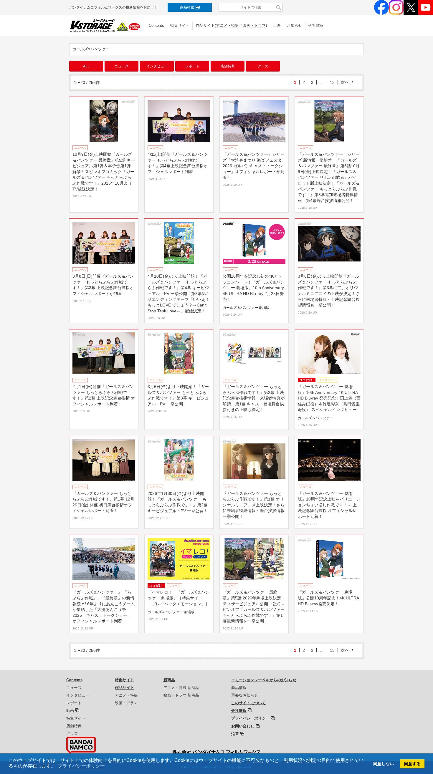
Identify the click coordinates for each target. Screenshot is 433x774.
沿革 (235, 734)
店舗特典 (228, 66)
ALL (86, 66)
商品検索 (187, 7)
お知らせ (294, 25)
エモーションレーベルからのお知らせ (263, 680)
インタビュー (157, 66)
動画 (70, 710)
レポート (192, 66)
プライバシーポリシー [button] (81, 765)
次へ (345, 82)
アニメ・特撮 (227, 25)
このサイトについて (248, 703)
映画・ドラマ (254, 25)
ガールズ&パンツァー (91, 49)
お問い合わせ (242, 726)
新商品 (169, 680)
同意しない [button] (383, 763)
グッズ (263, 66)
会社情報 (316, 25)
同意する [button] (412, 763)
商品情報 (239, 687)
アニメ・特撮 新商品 (181, 687)
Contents (156, 25)
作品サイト (124, 687)
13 (332, 82)
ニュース (122, 66)
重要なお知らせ (244, 695)
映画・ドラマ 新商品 (181, 695)
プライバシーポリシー (250, 718)
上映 (277, 25)
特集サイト (179, 25)
